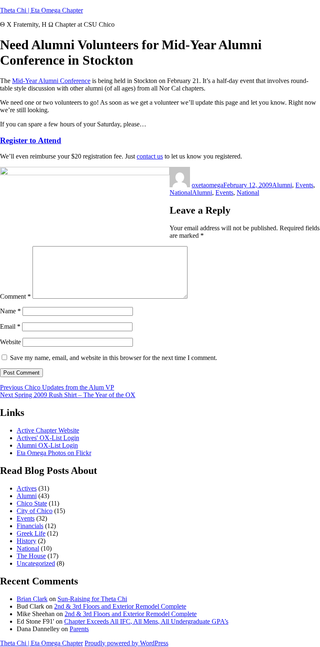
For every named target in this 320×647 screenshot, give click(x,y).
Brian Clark (32, 598)
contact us (150, 156)
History (26, 540)
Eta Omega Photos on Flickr (54, 452)
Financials (30, 525)
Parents (79, 628)
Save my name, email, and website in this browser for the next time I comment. (113, 357)
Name (10, 311)
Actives (27, 488)
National (181, 192)
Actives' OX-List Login (48, 437)
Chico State (32, 503)
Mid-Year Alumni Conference (51, 80)
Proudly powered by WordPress (126, 643)
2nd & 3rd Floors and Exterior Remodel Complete (120, 606)
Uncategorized (36, 563)
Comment (15, 296)
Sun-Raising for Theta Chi (92, 598)
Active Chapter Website (48, 430)
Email (10, 326)
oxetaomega (207, 185)
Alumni (282, 185)
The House (31, 555)
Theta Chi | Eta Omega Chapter (41, 10)
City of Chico (34, 510)
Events (304, 185)
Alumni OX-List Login (47, 445)
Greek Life (31, 533)
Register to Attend (30, 140)
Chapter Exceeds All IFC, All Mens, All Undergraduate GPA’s (146, 621)
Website (10, 341)
